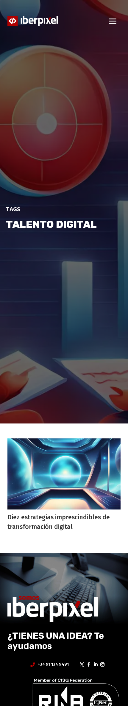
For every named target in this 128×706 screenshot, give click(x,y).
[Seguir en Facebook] (87, 664)
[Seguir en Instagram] (100, 664)
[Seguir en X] (80, 664)
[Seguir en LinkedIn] (93, 664)
